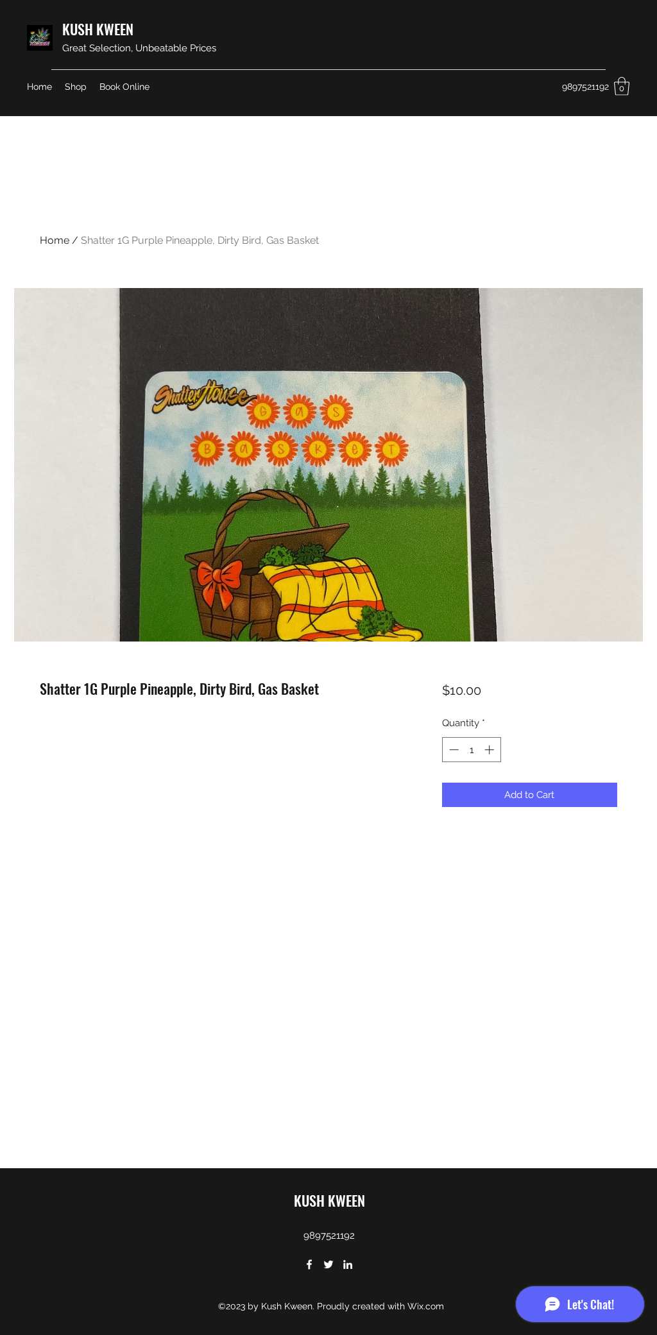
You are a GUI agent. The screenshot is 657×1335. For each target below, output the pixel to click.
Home (54, 240)
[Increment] (490, 749)
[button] (621, 86)
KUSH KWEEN (97, 29)
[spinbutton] (471, 749)
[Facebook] (309, 1264)
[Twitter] (328, 1264)
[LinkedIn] (347, 1264)
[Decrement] (452, 749)
